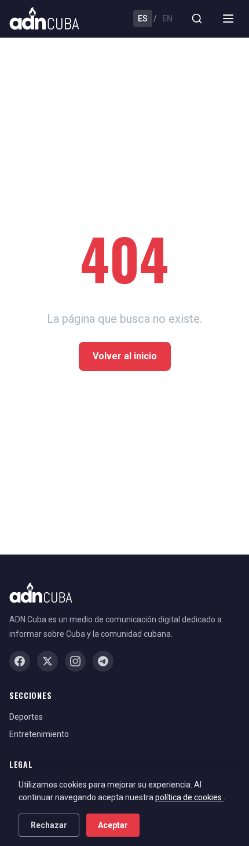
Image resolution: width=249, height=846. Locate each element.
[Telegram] (103, 661)
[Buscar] (196, 18)
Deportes (26, 716)
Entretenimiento (39, 734)
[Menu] (228, 18)
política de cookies (189, 797)
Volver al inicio (125, 356)
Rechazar (49, 825)
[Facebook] (19, 661)
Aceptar (113, 825)
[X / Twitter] (47, 661)
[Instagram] (75, 661)
